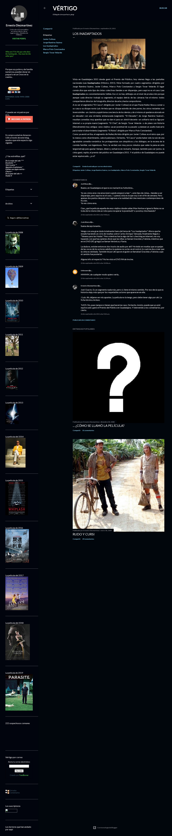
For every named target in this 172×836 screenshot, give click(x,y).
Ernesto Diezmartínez (89, 286)
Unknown (84, 271)
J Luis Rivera (85, 222)
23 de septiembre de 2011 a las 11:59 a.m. (96, 278)
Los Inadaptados (50, 46)
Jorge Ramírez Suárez (52, 42)
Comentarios (14, 793)
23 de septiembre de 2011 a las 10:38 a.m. (96, 263)
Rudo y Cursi (84, 534)
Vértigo (65, 8)
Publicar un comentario (84, 320)
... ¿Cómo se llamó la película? (98, 425)
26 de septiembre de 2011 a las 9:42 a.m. (95, 314)
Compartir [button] (48, 28)
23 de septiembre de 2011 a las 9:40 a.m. (95, 215)
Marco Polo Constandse (54, 49)
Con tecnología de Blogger (107, 828)
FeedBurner (23, 775)
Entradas (13, 790)
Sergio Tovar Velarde (52, 52)
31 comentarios (88, 430)
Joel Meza (84, 184)
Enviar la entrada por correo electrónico (97, 166)
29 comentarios (88, 539)
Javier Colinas (49, 39)
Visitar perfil (19, 38)
